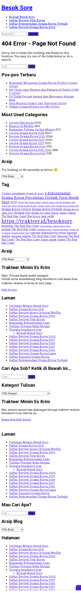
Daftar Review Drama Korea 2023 (32, 27)
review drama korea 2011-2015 (30, 150)
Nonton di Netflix (21, 126)
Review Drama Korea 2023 (27, 153)
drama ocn (22, 213)
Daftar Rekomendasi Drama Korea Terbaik (38, 24)
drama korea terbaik (47, 209)
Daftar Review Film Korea (27, 20)
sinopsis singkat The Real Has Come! (34, 236)
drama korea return (16, 209)
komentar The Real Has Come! (20, 225)
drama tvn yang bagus (44, 212)
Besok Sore (17, 7)
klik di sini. (9, 289)
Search (33, 33)
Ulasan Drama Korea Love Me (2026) (34, 106)
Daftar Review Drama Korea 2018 (32, 343)
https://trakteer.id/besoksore (37, 221)
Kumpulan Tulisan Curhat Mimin (32, 129)
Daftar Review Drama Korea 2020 (32, 336)
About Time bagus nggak (29, 202)
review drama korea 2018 (26, 133)
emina (62, 212)
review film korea (21, 122)
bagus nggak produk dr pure (24, 206)
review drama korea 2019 (26, 143)
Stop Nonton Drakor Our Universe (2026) (37, 103)
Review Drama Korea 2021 (27, 136)
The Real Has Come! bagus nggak (36, 239)
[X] (78, 587)
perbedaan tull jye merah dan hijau (52, 230)
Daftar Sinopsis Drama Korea (29, 357)
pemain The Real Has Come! (19, 229)
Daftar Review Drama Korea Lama (32, 353)
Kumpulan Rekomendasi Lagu (29, 323)
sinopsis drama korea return (48, 232)
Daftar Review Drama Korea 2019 (32, 340)
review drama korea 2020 (27, 139)
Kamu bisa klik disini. (16, 419)
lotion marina (46, 226)
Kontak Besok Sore (22, 17)
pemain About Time (61, 226)
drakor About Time (47, 206)
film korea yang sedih (40, 216)
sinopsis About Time (20, 233)
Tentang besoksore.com (25, 329)
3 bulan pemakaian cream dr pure (23, 193)
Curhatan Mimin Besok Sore (28, 306)
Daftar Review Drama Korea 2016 (32, 350)
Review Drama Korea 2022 (27, 146)
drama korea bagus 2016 (67, 206)
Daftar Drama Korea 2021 (26, 309)
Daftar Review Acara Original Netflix (35, 312)
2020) (14, 202)
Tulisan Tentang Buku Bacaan (29, 326)
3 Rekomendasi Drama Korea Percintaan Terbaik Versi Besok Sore (40, 197)
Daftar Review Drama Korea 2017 (32, 346)
